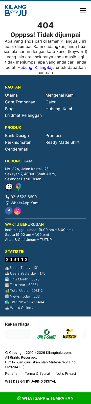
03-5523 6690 (23, 196)
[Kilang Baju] (16, 10)
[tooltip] (9, 211)
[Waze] (9, 189)
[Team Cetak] (69, 334)
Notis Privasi (66, 373)
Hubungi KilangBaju (36, 67)
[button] (83, 11)
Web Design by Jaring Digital (30, 381)
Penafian (12, 373)
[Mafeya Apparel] (18, 334)
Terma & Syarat (37, 373)
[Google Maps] (18, 189)
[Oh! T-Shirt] (46, 334)
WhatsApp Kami (24, 202)
